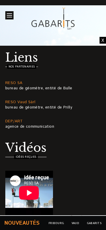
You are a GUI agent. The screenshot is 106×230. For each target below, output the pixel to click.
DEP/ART (14, 121)
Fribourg (56, 223)
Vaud (75, 223)
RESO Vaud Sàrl (20, 102)
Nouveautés (21, 223)
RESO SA (14, 83)
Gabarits (94, 223)
